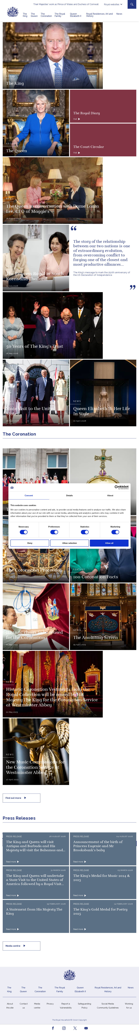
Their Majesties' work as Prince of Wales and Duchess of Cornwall (66, 4)
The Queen (34, 15)
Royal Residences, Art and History (99, 15)
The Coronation (46, 15)
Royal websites (111, 4)
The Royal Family (60, 15)
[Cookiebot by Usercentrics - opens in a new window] (117, 487)
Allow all (109, 543)
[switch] (54, 532)
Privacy (50, 1004)
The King (25, 15)
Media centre (13, 946)
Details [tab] (69, 495)
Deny (29, 543)
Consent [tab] (29, 495)
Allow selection (69, 543)
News (119, 14)
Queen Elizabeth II (75, 15)
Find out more (14, 798)
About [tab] (110, 495)
